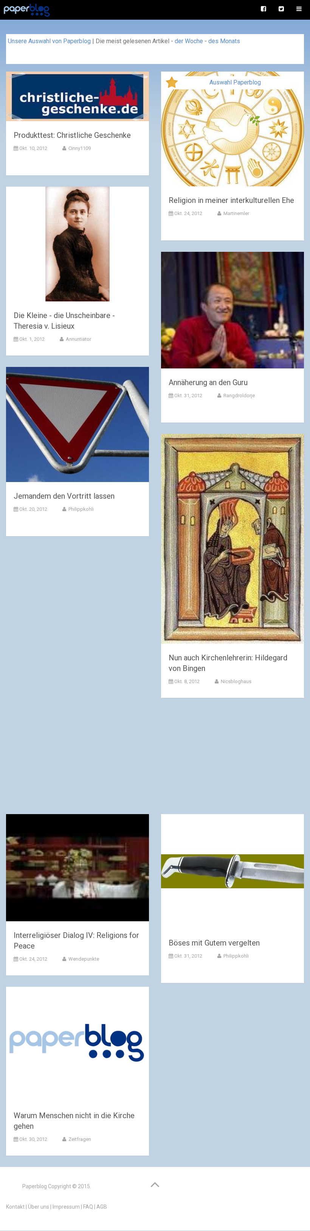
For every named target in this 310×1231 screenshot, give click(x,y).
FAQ (88, 1207)
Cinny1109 (79, 148)
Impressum (66, 1207)
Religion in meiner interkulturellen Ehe (231, 200)
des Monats (224, 41)
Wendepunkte (83, 959)
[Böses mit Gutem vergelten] (232, 873)
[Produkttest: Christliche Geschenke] (77, 98)
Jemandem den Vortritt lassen (64, 496)
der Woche (189, 41)
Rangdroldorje (238, 395)
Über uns (38, 1207)
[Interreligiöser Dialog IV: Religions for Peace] (77, 869)
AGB (101, 1207)
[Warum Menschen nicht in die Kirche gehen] (77, 1046)
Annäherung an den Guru (208, 382)
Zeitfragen (79, 1139)
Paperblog (34, 1186)
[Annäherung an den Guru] (232, 311)
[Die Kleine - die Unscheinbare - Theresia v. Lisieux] (77, 245)
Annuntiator (78, 339)
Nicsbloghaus (235, 681)
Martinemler (235, 213)
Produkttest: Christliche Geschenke (72, 135)
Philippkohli (80, 509)
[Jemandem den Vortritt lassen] (77, 426)
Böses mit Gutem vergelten (214, 942)
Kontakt (15, 1207)
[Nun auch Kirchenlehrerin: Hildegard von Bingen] (232, 540)
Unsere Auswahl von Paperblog (49, 41)
